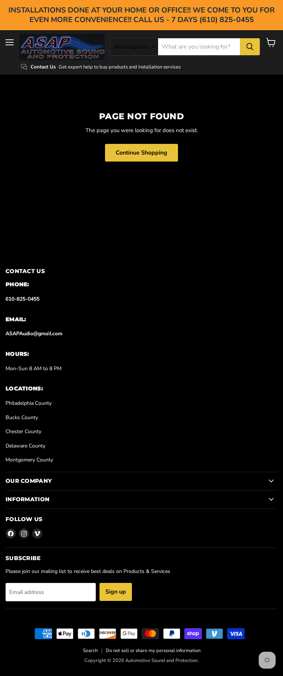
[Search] (250, 46)
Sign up (115, 592)
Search (90, 650)
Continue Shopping (141, 153)
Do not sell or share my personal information (153, 650)
